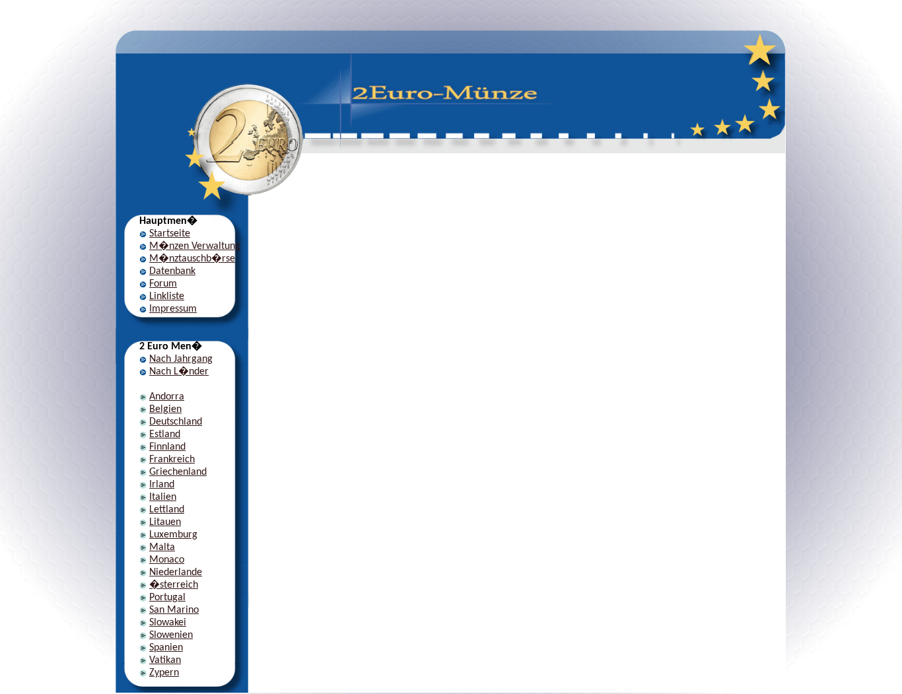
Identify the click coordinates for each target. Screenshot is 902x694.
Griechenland (178, 472)
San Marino (174, 610)
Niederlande (175, 572)
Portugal (167, 597)
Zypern (164, 673)
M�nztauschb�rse (192, 259)
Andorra (166, 397)
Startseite (169, 233)
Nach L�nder (179, 371)
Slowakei (167, 622)
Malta (162, 547)
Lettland (166, 509)
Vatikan (165, 660)
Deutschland (175, 422)
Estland (164, 434)
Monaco (166, 560)
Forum (163, 284)
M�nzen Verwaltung (194, 246)
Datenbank (172, 271)
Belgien (165, 409)
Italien (162, 497)
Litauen (165, 522)
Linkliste (166, 296)
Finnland (167, 447)
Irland (161, 484)
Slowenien (171, 635)
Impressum (173, 309)
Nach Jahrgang (181, 359)
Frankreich (172, 459)
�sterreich (173, 585)
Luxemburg (173, 535)
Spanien (166, 647)
